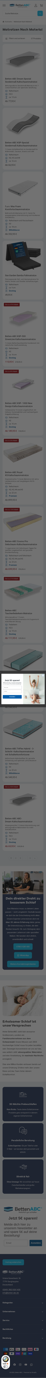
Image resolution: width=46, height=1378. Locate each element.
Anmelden (12, 696)
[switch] (5, 1366)
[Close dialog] (43, 675)
